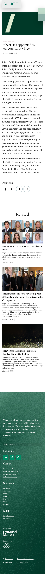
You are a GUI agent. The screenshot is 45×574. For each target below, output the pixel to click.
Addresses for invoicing (10, 476)
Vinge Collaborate (8, 516)
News (5, 493)
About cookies (8, 562)
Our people (6, 488)
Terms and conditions (25, 559)
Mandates (6, 504)
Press (4, 499)
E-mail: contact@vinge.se (10, 468)
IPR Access (6, 518)
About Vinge (7, 491)
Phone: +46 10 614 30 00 (10, 471)
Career (5, 496)
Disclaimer (9, 559)
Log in (5, 501)
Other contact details (9, 474)
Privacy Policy (23, 562)
